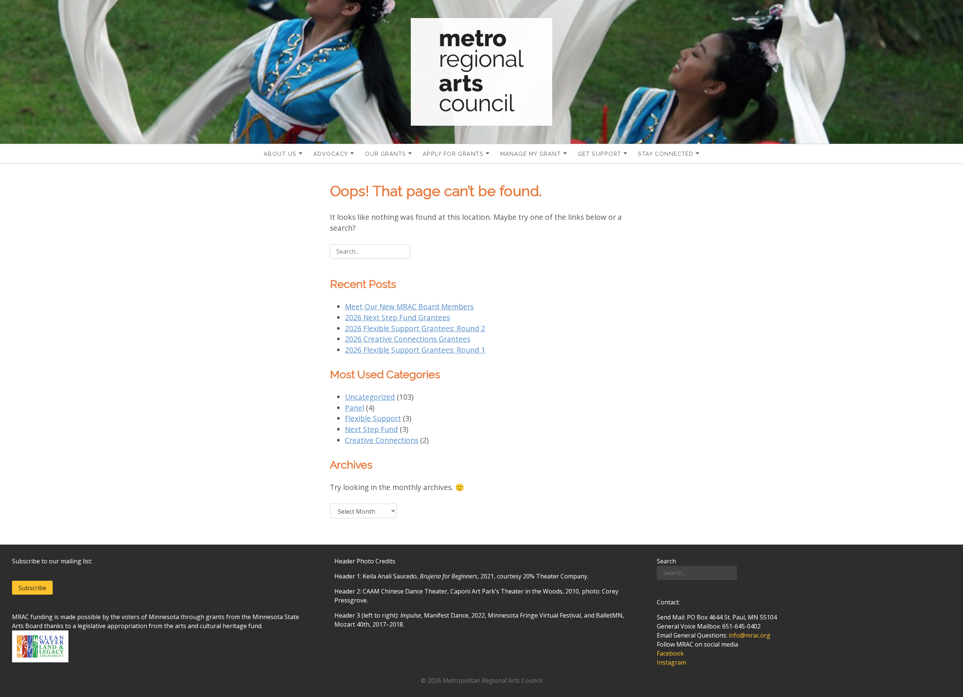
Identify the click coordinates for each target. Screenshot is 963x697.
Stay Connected (665, 154)
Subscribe (32, 588)
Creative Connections (381, 440)
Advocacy (330, 154)
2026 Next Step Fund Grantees (397, 317)
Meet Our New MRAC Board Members (409, 306)
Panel (354, 408)
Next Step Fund (371, 429)
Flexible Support (373, 418)
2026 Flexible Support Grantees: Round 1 (415, 350)
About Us (280, 154)
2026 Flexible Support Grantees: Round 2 (415, 328)
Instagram (671, 662)
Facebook (670, 653)
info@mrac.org (749, 635)
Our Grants (385, 154)
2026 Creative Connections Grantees (407, 339)
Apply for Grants (453, 154)
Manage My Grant (530, 154)
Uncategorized (370, 397)
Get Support (599, 154)
